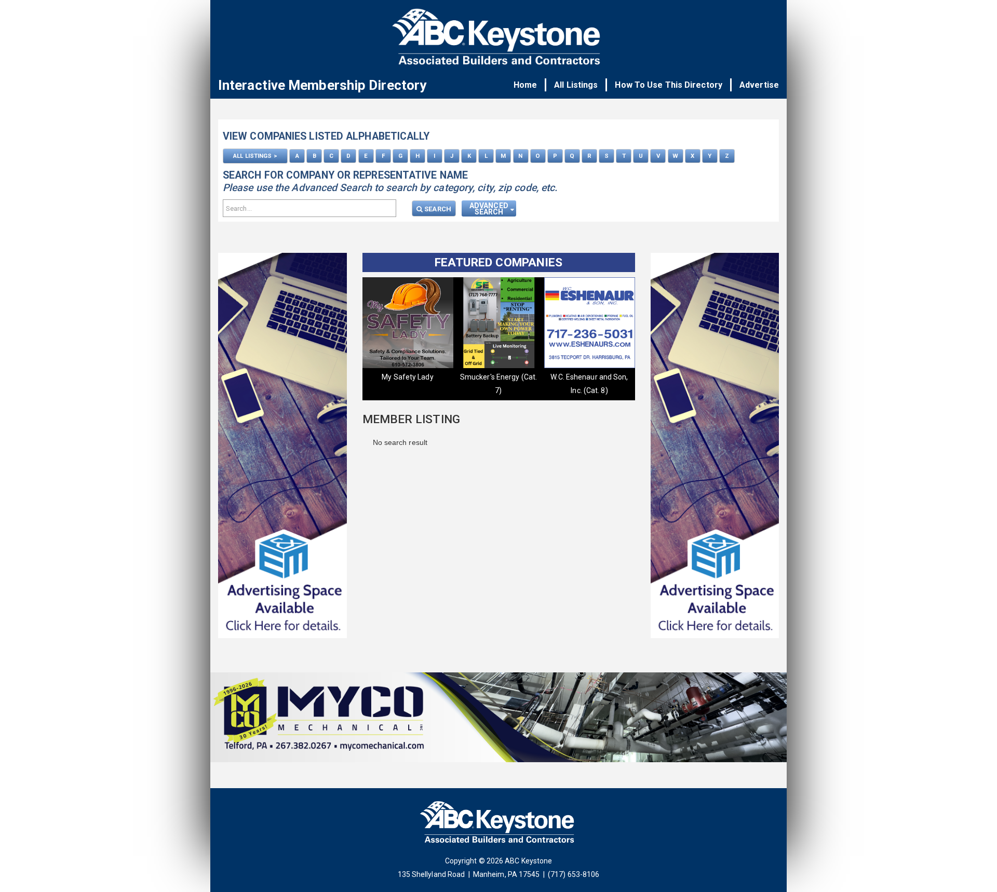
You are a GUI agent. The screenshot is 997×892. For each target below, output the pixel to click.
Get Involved (498, 377)
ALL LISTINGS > (255, 155)
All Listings (576, 85)
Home (525, 85)
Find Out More (589, 377)
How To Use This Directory (668, 85)
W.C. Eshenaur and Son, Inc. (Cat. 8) (407, 384)
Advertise (759, 85)
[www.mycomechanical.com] (498, 719)
